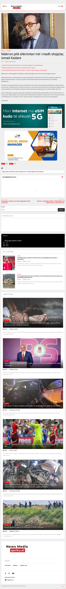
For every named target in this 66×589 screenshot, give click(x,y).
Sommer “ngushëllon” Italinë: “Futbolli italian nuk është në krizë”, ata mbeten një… (51, 201)
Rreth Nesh (8, 565)
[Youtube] (13, 573)
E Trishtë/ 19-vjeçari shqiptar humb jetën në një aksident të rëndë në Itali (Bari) (32, 406)
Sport (6, 441)
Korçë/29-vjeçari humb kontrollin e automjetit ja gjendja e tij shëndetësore (22, 65)
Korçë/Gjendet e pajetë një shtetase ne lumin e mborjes (24, 527)
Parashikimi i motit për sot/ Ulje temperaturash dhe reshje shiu (15, 201)
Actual (19, 274)
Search (3, 206)
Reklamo (15, 565)
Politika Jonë (23, 565)
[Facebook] (5, 573)
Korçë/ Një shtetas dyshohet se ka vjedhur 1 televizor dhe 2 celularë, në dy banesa (24, 70)
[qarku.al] (15, 9)
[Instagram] (9, 573)
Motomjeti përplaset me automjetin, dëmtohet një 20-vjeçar (18, 67)
